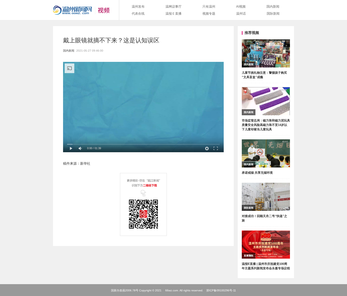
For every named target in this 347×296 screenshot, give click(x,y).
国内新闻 (272, 6)
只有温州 (208, 6)
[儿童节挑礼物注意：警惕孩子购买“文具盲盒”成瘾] (266, 42)
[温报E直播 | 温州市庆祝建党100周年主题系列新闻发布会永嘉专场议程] (266, 233)
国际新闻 (273, 13)
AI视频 (241, 6)
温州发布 (138, 6)
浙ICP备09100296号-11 (221, 290)
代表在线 (138, 13)
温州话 (241, 13)
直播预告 (248, 255)
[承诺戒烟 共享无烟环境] (266, 142)
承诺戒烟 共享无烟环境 (257, 172)
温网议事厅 (173, 6)
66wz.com (171, 290)
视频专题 (208, 13)
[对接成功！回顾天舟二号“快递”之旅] (266, 185)
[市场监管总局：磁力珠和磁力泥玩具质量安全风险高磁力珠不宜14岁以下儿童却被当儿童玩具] (266, 90)
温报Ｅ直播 (173, 13)
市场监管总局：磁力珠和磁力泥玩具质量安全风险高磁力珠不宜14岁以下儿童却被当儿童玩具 (266, 125)
